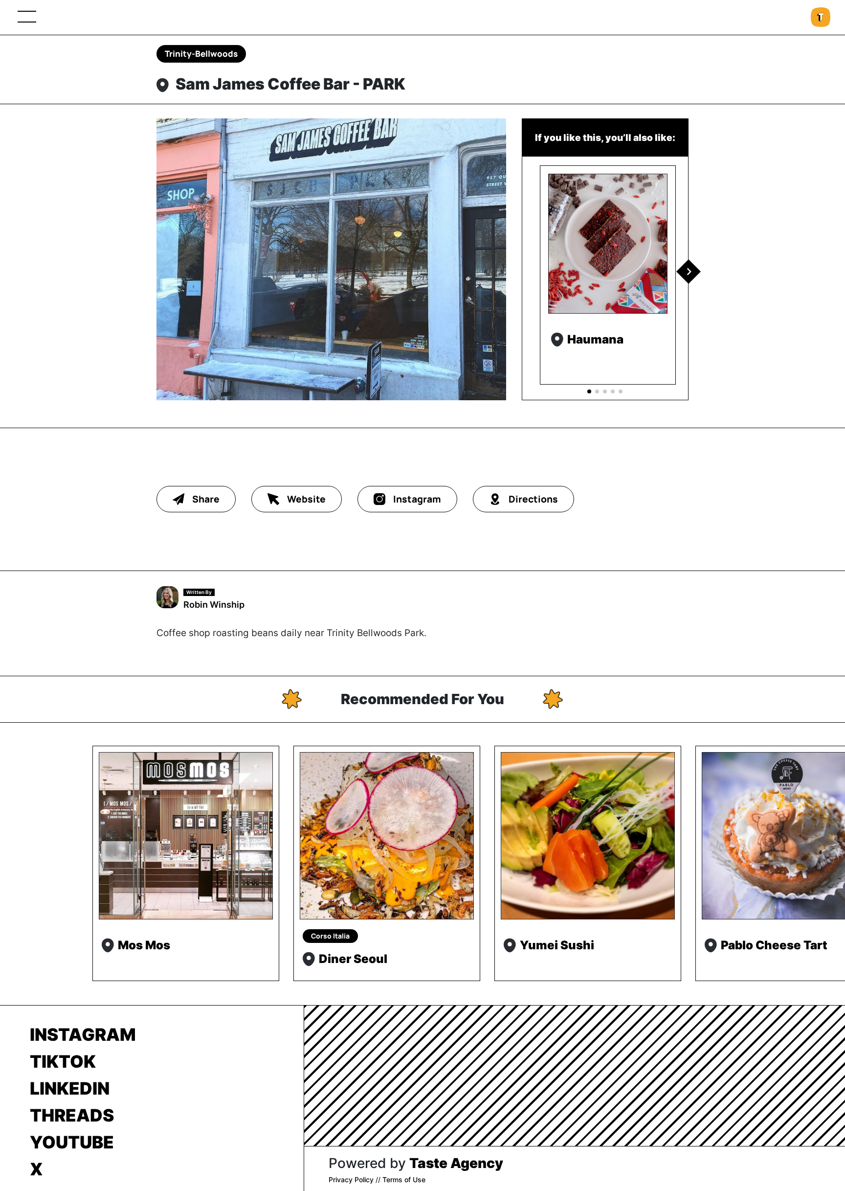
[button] (688, 271)
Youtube (72, 1142)
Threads (72, 1115)
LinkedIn (70, 1088)
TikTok (63, 1061)
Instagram (83, 1034)
